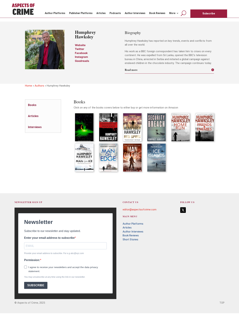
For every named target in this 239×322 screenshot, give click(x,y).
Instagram (81, 57)
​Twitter (79, 49)
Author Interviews (135, 13)
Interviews (35, 127)
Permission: (32, 260)
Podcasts (115, 13)
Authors (39, 85)
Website (80, 45)
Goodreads (82, 61)
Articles (101, 13)
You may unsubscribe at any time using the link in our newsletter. (54, 277)
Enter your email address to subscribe (49, 237)
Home (28, 85)
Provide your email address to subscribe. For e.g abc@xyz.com (54, 253)
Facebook (81, 53)
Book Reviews (157, 13)
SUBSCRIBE (35, 285)
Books (32, 105)
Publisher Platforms (81, 13)
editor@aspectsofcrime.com (139, 209)
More (172, 13)
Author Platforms (55, 13)
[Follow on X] (183, 210)
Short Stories (130, 239)
